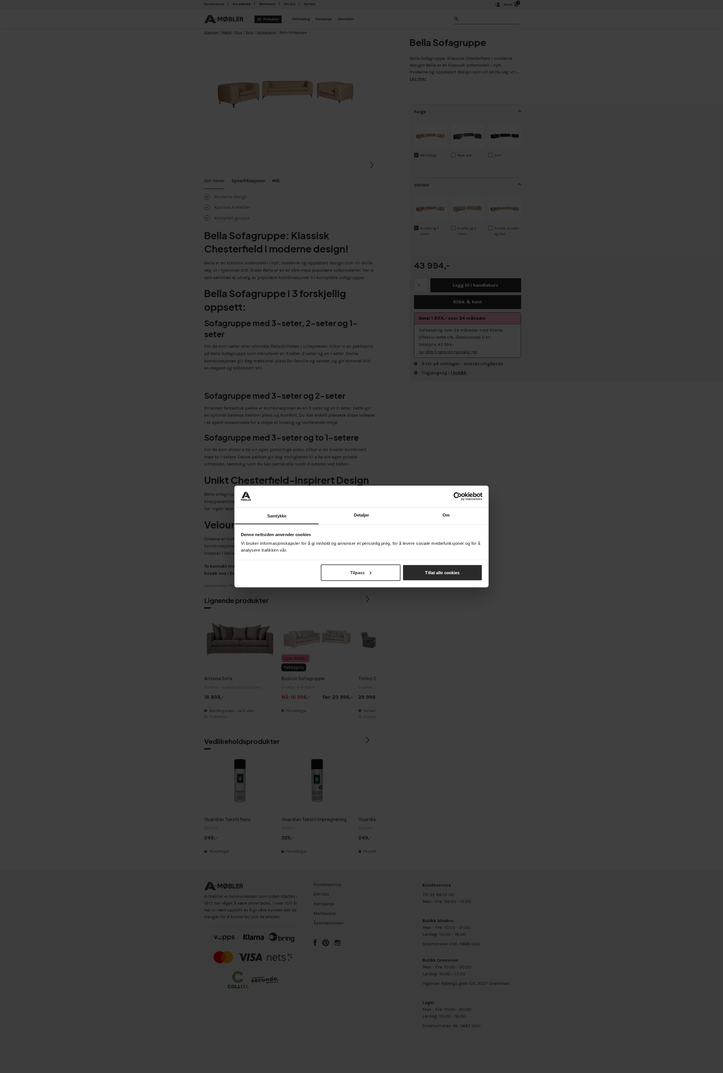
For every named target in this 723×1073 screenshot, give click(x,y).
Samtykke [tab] (277, 515)
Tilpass (357, 572)
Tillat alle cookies (442, 572)
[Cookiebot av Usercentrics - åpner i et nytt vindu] (457, 496)
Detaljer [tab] (361, 515)
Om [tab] (446, 515)
